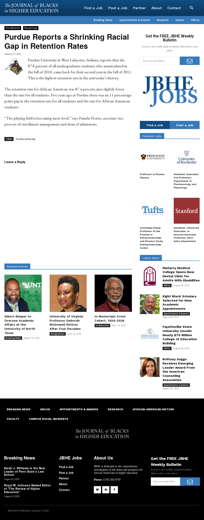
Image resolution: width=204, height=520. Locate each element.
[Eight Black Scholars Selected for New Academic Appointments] (150, 304)
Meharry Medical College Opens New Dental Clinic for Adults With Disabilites (181, 274)
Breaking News (13, 338)
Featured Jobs (152, 136)
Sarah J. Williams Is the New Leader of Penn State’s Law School (24, 471)
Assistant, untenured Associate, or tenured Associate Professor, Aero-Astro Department (186, 234)
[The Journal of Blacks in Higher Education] (31, 8)
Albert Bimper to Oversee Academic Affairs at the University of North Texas (19, 324)
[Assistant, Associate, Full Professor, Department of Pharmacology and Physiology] (187, 157)
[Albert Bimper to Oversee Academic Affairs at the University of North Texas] (23, 293)
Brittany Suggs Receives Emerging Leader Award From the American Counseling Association (179, 369)
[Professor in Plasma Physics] (153, 157)
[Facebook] (114, 489)
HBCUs (167, 285)
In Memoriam (102, 325)
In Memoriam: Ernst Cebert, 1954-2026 (110, 318)
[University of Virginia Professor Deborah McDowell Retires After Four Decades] (68, 293)
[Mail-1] (105, 489)
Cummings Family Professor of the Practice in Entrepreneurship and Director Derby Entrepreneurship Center (151, 237)
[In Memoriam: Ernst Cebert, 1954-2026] (113, 293)
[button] (192, 8)
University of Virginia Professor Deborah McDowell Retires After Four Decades (66, 322)
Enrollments (13, 28)
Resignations (58, 333)
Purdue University (25, 138)
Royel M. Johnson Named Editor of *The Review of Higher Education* (27, 488)
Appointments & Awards (176, 313)
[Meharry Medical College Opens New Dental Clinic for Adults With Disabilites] (150, 276)
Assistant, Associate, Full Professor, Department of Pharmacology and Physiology (186, 181)
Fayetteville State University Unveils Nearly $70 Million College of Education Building (180, 335)
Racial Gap (30, 28)
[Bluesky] (97, 489)
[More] (106, 147)
